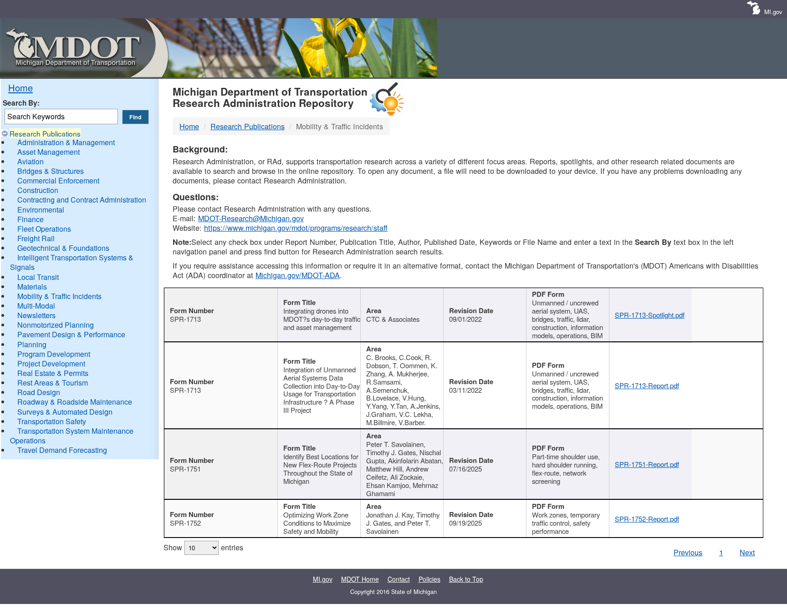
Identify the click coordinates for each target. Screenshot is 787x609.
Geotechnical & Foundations (63, 248)
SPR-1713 (185, 319)
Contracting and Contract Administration (81, 199)
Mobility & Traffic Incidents (59, 296)
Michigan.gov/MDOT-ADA (298, 274)
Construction (37, 190)
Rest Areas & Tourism (52, 382)
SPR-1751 (185, 468)
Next (747, 552)
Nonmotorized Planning (55, 325)
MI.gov (773, 11)
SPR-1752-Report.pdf (647, 518)
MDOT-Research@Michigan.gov (251, 218)
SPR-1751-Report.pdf (647, 464)
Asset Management (48, 152)
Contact (399, 579)
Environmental (40, 209)
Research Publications (45, 133)
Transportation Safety (51, 421)
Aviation (30, 161)
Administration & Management (66, 142)
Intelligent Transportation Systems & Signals (71, 262)
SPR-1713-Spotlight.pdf (650, 315)
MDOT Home (360, 579)
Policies (429, 579)
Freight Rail (36, 238)
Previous (688, 552)
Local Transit (38, 277)
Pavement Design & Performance (71, 334)
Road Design (38, 392)
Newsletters (36, 315)
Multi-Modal (36, 305)
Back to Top (466, 579)
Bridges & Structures (50, 171)
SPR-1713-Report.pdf (647, 385)
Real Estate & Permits (52, 373)
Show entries (203, 547)
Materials (32, 286)
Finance (30, 219)
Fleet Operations (44, 228)
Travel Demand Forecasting (62, 450)
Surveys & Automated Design (64, 411)
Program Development (53, 354)
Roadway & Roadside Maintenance (74, 401)
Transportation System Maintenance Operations (71, 436)
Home (20, 87)
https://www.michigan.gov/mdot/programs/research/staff (296, 227)
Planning (31, 344)
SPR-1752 (185, 523)
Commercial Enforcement (58, 180)
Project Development (51, 363)
